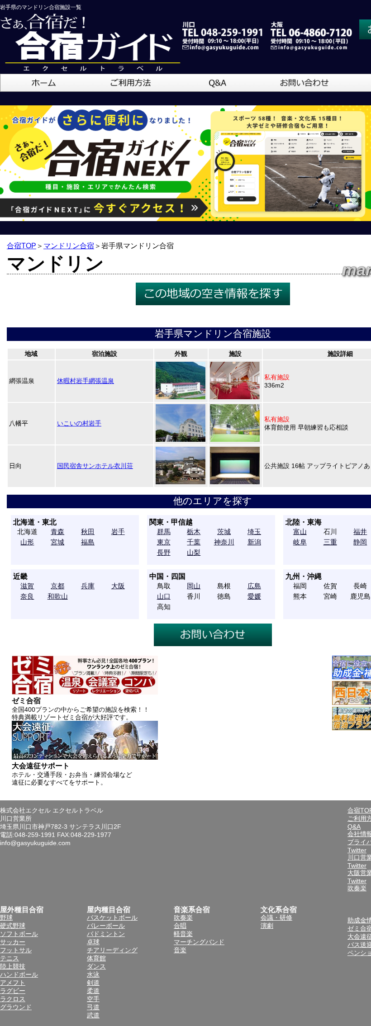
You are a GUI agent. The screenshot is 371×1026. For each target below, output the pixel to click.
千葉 (193, 542)
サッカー (12, 942)
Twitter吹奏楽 (356, 884)
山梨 (193, 552)
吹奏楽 (183, 917)
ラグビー (12, 990)
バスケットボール (112, 917)
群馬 (164, 531)
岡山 (193, 586)
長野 (164, 552)
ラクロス (12, 998)
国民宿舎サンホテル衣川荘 (95, 465)
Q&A (354, 826)
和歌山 (58, 596)
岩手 (118, 531)
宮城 (57, 542)
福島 (88, 542)
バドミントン (106, 933)
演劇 (267, 925)
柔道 (93, 990)
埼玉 (254, 531)
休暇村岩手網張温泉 (85, 380)
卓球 (93, 942)
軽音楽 (183, 933)
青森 (57, 531)
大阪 (118, 586)
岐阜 (300, 542)
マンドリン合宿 (68, 246)
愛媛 (254, 596)
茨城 (224, 531)
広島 (254, 586)
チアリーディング (112, 950)
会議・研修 (276, 917)
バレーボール (106, 925)
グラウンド (16, 1007)
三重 (330, 542)
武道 (93, 1015)
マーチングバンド (199, 942)
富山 (300, 531)
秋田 (88, 531)
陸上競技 (12, 966)
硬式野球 (12, 925)
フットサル (16, 950)
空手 (93, 998)
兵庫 (88, 586)
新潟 (254, 542)
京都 (57, 586)
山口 (164, 596)
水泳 (93, 974)
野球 (6, 917)
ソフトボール (19, 933)
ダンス (96, 966)
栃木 (193, 531)
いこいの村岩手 (79, 423)
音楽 (180, 950)
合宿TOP (21, 246)
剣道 (93, 982)
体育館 (96, 958)
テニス (9, 958)
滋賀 (27, 586)
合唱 (180, 925)
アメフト (12, 982)
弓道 (93, 1007)
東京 (164, 542)
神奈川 (224, 542)
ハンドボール (19, 974)
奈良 (27, 596)
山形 (27, 542)
